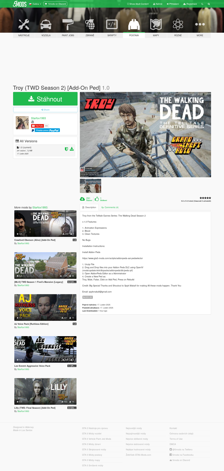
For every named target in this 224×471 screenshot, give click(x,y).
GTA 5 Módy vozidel (91, 433)
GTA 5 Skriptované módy (94, 449)
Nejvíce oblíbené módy (137, 438)
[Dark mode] (202, 4)
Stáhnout (48, 98)
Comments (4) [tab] (111, 207)
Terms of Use (176, 438)
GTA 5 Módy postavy (92, 454)
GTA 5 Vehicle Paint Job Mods (96, 438)
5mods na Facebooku (183, 454)
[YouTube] (32, 121)
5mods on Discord (181, 460)
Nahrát (158, 3)
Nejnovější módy (134, 428)
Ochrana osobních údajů (181, 433)
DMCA (173, 444)
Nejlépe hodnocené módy (138, 449)
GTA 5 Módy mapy (91, 460)
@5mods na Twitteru (182, 449)
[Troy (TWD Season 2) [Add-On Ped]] (145, 134)
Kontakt (173, 428)
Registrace (191, 3)
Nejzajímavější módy (136, 433)
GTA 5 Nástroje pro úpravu (95, 428)
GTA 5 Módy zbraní (91, 444)
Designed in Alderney (23, 427)
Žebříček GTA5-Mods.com (138, 454)
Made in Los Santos (22, 430)
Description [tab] (90, 207)
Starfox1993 (38, 118)
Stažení (89, 200)
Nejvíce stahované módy (138, 444)
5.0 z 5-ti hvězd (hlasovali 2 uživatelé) (196, 201)
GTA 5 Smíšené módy (92, 465)
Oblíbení (103, 200)
